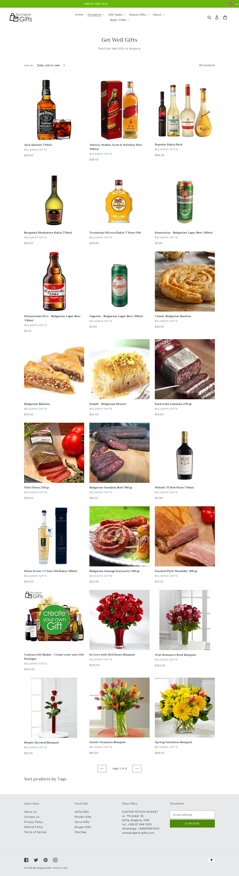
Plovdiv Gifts (83, 816)
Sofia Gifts (82, 811)
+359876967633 (148, 828)
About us (30, 811)
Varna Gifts (82, 822)
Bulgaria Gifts (44, 868)
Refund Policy (33, 827)
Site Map (80, 832)
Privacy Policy (33, 822)
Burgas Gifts (83, 827)
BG (34, 868)
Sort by (28, 65)
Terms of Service (35, 832)
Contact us (31, 816)
